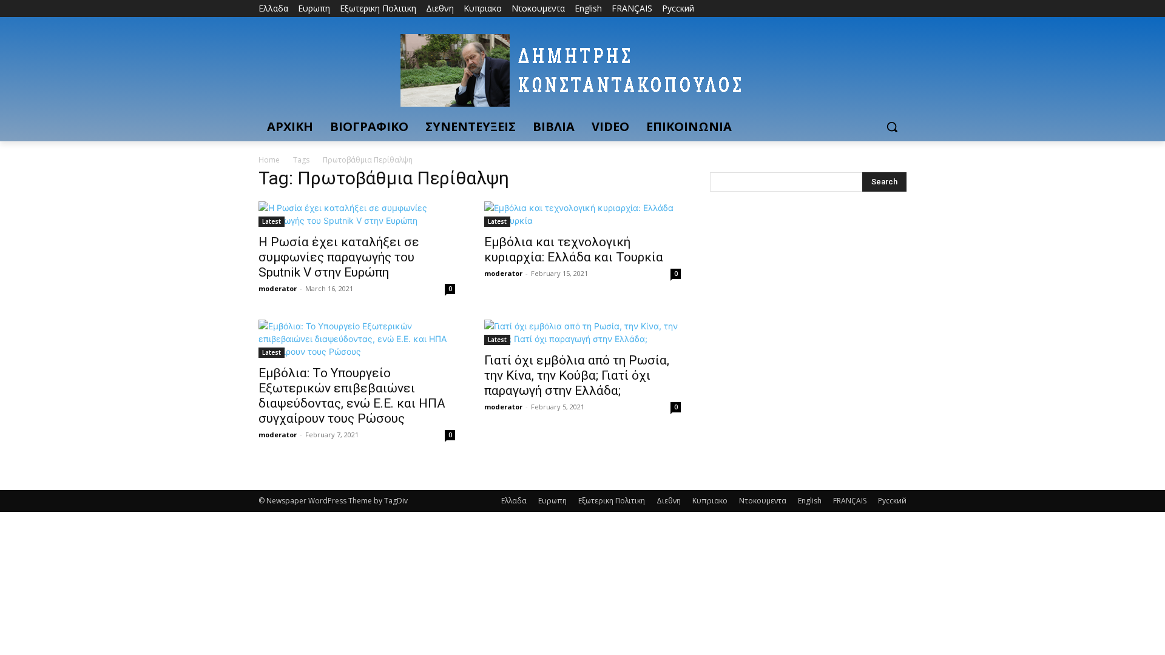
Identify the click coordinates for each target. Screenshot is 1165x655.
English (810, 500)
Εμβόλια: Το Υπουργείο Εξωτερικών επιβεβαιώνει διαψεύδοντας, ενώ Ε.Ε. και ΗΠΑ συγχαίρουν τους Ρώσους (351, 396)
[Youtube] (900, 9)
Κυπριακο (710, 500)
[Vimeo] (883, 9)
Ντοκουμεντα (762, 500)
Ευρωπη (552, 500)
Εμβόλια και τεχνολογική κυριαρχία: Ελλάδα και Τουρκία (573, 249)
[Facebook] (832, 9)
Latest (271, 221)
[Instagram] (849, 9)
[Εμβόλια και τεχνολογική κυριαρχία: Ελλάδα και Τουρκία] (582, 214)
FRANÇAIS (849, 500)
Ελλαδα (514, 500)
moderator (277, 288)
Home (269, 160)
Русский (892, 500)
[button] (892, 126)
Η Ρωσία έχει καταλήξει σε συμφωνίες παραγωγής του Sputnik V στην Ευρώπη (338, 257)
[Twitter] (866, 9)
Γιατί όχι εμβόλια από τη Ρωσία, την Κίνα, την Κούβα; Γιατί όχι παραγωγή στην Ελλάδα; (576, 375)
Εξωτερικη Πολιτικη (611, 500)
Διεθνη (669, 500)
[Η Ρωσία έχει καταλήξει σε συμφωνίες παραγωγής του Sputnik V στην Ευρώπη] (356, 214)
